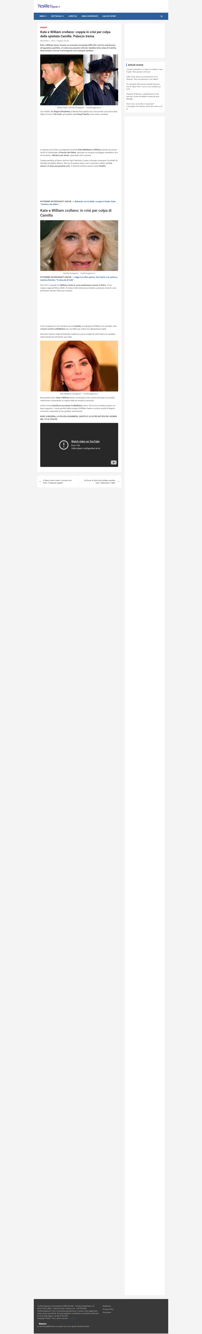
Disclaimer (107, 1312)
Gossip (43, 27)
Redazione (107, 1306)
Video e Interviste (89, 16)
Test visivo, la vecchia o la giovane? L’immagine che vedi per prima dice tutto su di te (144, 106)
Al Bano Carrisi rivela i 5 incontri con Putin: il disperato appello (57, 481)
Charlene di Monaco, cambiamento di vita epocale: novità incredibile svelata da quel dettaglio (142, 96)
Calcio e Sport (109, 16)
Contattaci (73, 1318)
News (42, 16)
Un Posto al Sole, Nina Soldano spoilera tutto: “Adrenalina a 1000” (99, 481)
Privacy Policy (108, 1309)
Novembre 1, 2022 (47, 41)
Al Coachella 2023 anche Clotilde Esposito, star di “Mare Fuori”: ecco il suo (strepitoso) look (143, 86)
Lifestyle (73, 16)
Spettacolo (56, 16)
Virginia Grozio (63, 41)
